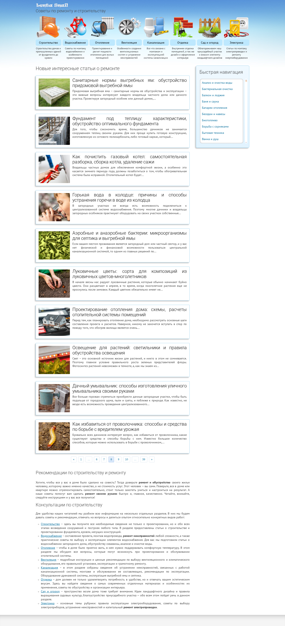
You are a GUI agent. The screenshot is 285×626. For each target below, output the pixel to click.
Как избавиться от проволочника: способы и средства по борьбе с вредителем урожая (129, 426)
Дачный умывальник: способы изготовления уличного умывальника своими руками (129, 388)
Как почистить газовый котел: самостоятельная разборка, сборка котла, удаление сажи (129, 159)
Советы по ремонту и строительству (71, 10)
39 (143, 459)
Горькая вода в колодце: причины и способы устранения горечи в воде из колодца (129, 197)
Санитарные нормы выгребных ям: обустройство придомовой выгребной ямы (129, 83)
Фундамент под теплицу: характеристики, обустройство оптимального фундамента (129, 121)
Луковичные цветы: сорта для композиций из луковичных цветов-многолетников (129, 274)
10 (126, 459)
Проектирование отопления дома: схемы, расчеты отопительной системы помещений (129, 312)
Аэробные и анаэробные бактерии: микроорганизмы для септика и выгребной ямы (129, 235)
